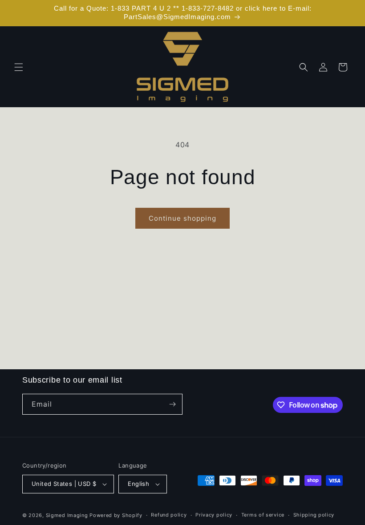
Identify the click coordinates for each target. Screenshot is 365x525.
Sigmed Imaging (67, 515)
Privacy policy (213, 515)
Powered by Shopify (115, 515)
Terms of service (262, 515)
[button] (18, 67)
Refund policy (169, 515)
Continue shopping (182, 218)
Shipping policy (314, 515)
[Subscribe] (172, 404)
